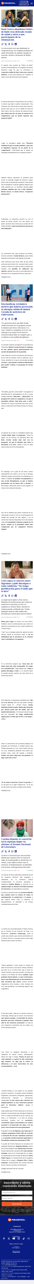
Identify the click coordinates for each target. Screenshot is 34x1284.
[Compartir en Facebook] (9, 44)
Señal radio (23, 4)
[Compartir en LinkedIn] (16, 44)
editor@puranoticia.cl (17, 1229)
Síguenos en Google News (17, 1232)
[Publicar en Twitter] (6, 44)
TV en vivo (23, 1)
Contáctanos (17, 1230)
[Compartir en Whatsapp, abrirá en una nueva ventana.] (12, 44)
